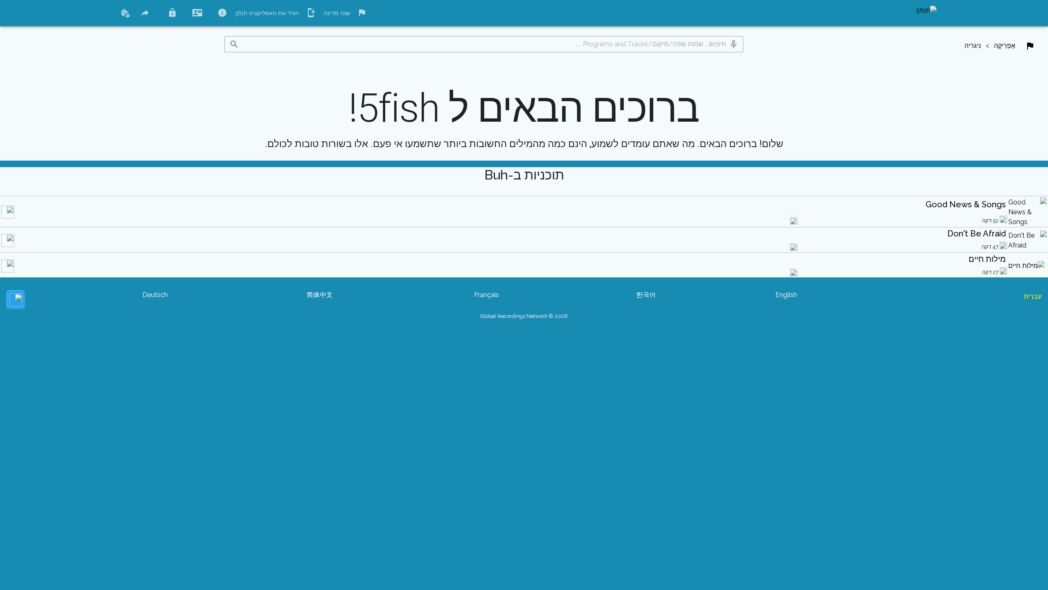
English (786, 295)
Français (486, 295)
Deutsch (155, 295)
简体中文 (320, 295)
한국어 (646, 295)
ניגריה (972, 46)
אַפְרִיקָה (1004, 46)
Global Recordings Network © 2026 (524, 316)
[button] (734, 44)
